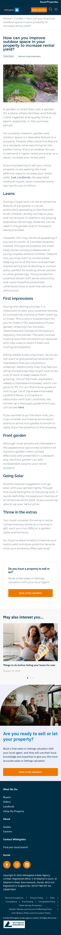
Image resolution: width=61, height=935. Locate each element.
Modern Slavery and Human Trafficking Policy (30, 909)
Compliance (11, 901)
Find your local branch (15, 847)
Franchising (27, 901)
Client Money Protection (30, 905)
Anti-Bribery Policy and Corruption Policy (31, 913)
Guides (18, 18)
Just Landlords (20, 177)
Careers (7, 831)
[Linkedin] (27, 865)
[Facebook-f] (7, 865)
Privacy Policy (36, 898)
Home (7, 18)
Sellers (7, 801)
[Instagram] (17, 865)
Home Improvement (29, 56)
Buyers (7, 797)
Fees (52, 898)
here (21, 407)
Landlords (8, 806)
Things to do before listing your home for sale (29, 665)
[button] (5, 648)
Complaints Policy (46, 901)
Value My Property (13, 811)
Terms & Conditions (14, 898)
